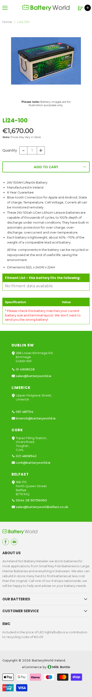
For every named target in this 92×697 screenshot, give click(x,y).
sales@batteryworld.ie (33, 376)
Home (7, 22)
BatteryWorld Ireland (48, 660)
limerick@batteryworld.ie (36, 418)
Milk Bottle (61, 667)
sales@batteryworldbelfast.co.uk (42, 507)
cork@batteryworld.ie (33, 462)
